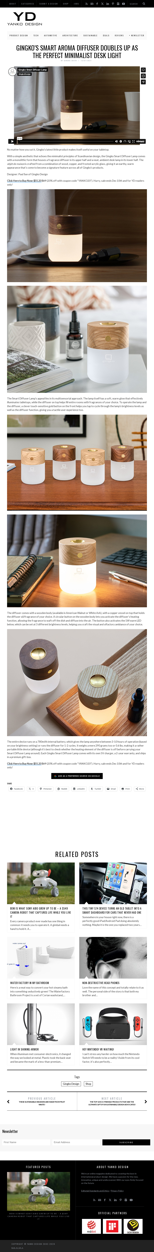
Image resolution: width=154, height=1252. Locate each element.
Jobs (76, 3)
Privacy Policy (117, 1190)
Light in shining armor (24, 1049)
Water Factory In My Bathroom (29, 983)
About (12, 3)
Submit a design (48, 3)
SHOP (66, 3)
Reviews (119, 35)
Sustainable (90, 35)
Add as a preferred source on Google (79, 776)
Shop (88, 1083)
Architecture (70, 35)
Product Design (19, 35)
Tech (36, 35)
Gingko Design (71, 1083)
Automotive (50, 35)
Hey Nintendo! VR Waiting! (98, 1049)
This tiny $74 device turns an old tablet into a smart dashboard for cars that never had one (112, 910)
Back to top (17, 1248)
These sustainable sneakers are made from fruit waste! (42, 1101)
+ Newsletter (136, 35)
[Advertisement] (94, 19)
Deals (106, 35)
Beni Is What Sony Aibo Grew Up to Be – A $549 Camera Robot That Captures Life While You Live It (40, 912)
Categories (27, 3)
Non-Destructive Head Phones (101, 983)
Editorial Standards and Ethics (95, 1190)
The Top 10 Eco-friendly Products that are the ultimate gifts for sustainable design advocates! (112, 1101)
